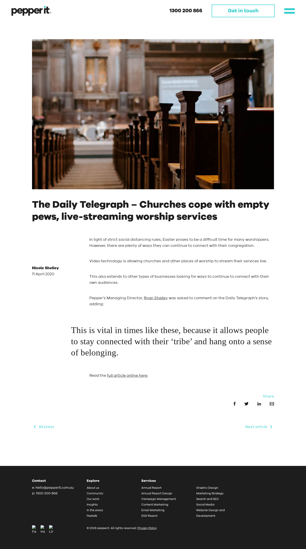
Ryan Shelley (156, 298)
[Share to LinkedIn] (255, 403)
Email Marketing (152, 510)
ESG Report (149, 516)
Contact (39, 480)
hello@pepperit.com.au (55, 487)
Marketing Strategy (210, 493)
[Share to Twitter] (243, 403)
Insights (92, 504)
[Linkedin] (51, 529)
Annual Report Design (156, 493)
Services (148, 480)
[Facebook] (36, 529)
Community (95, 493)
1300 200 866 (186, 10)
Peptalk (92, 516)
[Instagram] (44, 529)
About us (93, 488)
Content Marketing (154, 504)
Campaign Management (158, 499)
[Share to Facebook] (231, 403)
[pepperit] (31, 11)
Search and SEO (207, 499)
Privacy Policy (147, 528)
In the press (95, 510)
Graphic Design (207, 488)
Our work (93, 499)
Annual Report (151, 488)
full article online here (127, 375)
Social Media (205, 504)
